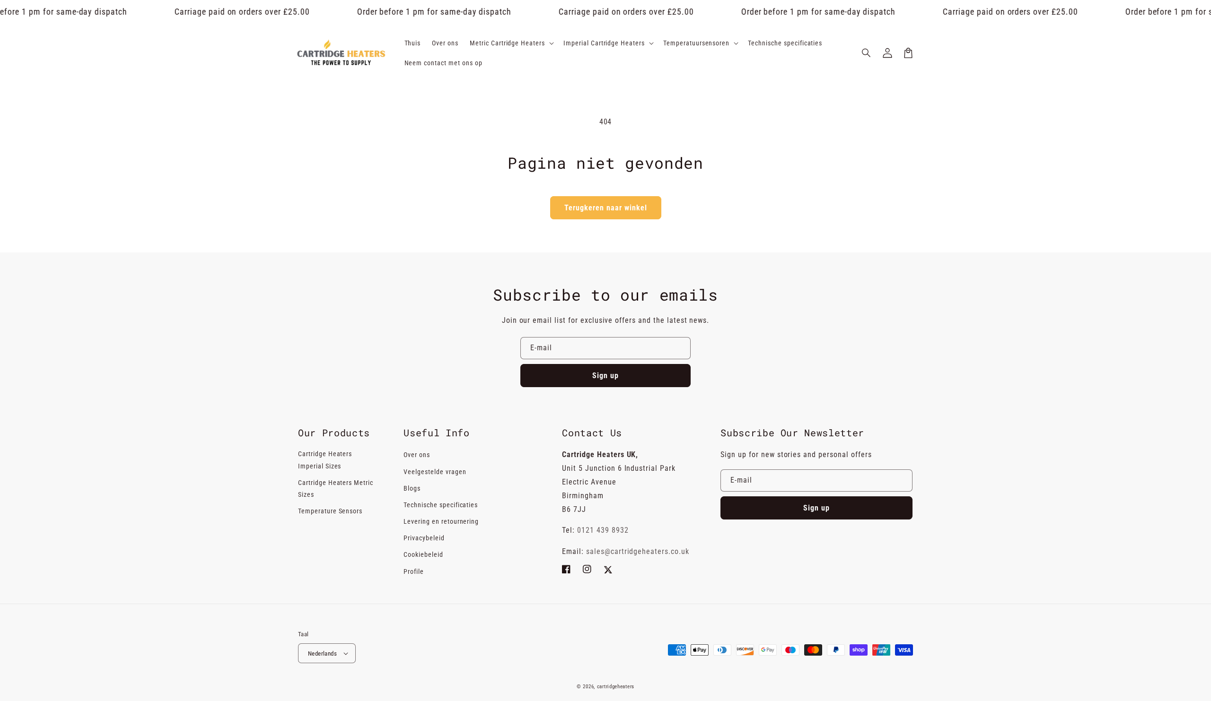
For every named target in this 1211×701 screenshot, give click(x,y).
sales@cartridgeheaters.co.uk (637, 551)
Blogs (412, 488)
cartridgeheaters (615, 687)
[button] (866, 53)
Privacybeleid (424, 538)
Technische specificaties (441, 505)
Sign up (605, 375)
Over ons (417, 455)
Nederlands (322, 653)
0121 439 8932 (602, 530)
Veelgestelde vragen (435, 472)
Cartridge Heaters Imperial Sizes (325, 459)
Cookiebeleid (423, 554)
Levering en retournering (441, 521)
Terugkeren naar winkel (605, 207)
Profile (414, 571)
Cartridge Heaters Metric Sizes (335, 488)
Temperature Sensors (330, 511)
